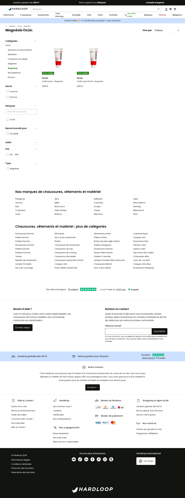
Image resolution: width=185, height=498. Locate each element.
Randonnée (43, 15)
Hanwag (137, 207)
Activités (113, 15)
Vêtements (8, 15)
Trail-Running (59, 15)
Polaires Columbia (102, 256)
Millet (57, 203)
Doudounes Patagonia (143, 268)
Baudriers (12, 54)
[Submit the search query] (158, 10)
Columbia (98, 203)
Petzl (135, 214)
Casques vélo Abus (142, 264)
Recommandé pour (16, 128)
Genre (8, 86)
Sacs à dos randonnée (65, 237)
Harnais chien (139, 245)
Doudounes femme (24, 234)
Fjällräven (98, 199)
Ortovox (19, 203)
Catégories (11, 41)
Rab (17, 207)
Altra (57, 199)
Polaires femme (22, 241)
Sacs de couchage (24, 268)
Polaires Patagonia (102, 245)
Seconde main (131, 15)
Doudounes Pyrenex (103, 249)
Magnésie (13, 68)
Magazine (177, 15)
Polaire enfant (100, 237)
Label (8, 142)
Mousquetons (14, 73)
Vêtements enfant (102, 234)
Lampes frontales (23, 264)
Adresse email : (113, 326)
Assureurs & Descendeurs (20, 50)
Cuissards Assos (140, 234)
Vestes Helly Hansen (103, 253)
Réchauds (59, 234)
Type (8, 163)
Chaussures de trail (64, 249)
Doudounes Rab (140, 241)
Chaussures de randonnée (67, 245)
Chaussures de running (65, 253)
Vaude (97, 210)
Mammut (98, 214)
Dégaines (12, 64)
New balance (139, 203)
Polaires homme (22, 253)
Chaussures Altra (141, 256)
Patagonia (20, 199)
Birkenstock (138, 210)
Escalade (76, 15)
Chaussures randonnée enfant (69, 260)
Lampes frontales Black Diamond (109, 260)
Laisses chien (139, 249)
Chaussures (25, 15)
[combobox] (21, 111)
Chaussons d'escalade (65, 256)
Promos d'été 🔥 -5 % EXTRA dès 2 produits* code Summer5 (93, 21)
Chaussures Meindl (103, 264)
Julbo (135, 199)
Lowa (17, 214)
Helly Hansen (61, 210)
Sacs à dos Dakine (102, 268)
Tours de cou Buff (141, 260)
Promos (162, 15)
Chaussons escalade (17, 59)
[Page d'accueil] (7, 26)
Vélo (89, 15)
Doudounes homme (24, 245)
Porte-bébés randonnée (66, 268)
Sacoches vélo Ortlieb (143, 253)
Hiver (100, 15)
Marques (148, 15)
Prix (7, 149)
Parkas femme (22, 237)
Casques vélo (61, 264)
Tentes (18, 256)
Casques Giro (139, 237)
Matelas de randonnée (26, 260)
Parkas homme (22, 249)
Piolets (58, 241)
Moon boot (60, 207)
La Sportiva (20, 210)
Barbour (58, 214)
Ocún (20, 26)
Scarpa (97, 207)
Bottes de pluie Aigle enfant (107, 241)
